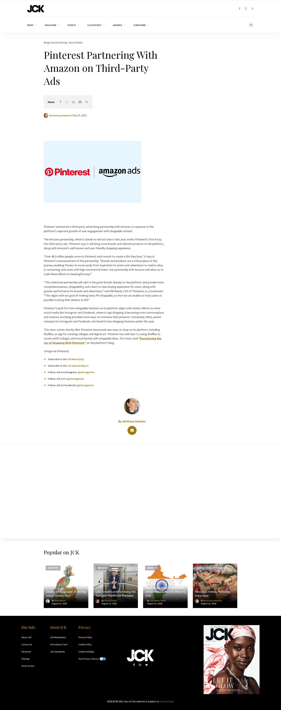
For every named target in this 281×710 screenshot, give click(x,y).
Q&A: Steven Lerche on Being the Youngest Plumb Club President (115, 593)
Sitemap (25, 658)
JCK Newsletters (58, 637)
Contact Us (26, 644)
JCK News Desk (158, 600)
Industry (53, 567)
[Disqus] (140, 491)
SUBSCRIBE (140, 25)
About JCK (26, 637)
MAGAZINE (50, 25)
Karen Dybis (110, 600)
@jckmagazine (86, 372)
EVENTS (71, 25)
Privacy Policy (85, 637)
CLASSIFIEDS (94, 25)
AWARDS (117, 25)
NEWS (30, 25)
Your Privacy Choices (89, 658)
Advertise (26, 651)
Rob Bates (60, 600)
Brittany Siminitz (62, 115)
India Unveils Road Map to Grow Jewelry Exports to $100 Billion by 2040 (165, 591)
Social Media (75, 42)
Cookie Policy (85, 644)
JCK (35, 8)
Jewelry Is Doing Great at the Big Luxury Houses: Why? (66, 593)
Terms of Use (27, 665)
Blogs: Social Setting (55, 42)
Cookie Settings (86, 651)
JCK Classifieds (57, 651)
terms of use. (167, 701)
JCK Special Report (78, 365)
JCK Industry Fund (58, 644)
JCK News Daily (75, 359)
